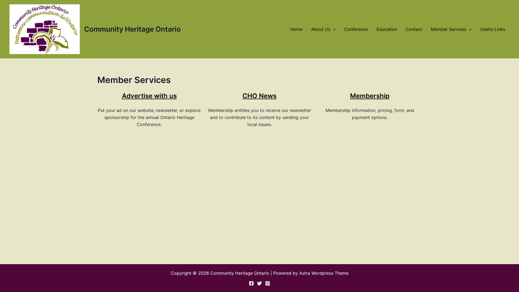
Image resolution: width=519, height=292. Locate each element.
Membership (370, 96)
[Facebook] (251, 283)
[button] (333, 29)
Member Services (448, 29)
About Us (320, 29)
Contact (414, 29)
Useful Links (492, 29)
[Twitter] (259, 283)
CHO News (259, 96)
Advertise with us (149, 96)
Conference (356, 29)
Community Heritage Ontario (132, 29)
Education (387, 29)
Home (296, 29)
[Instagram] (267, 283)
